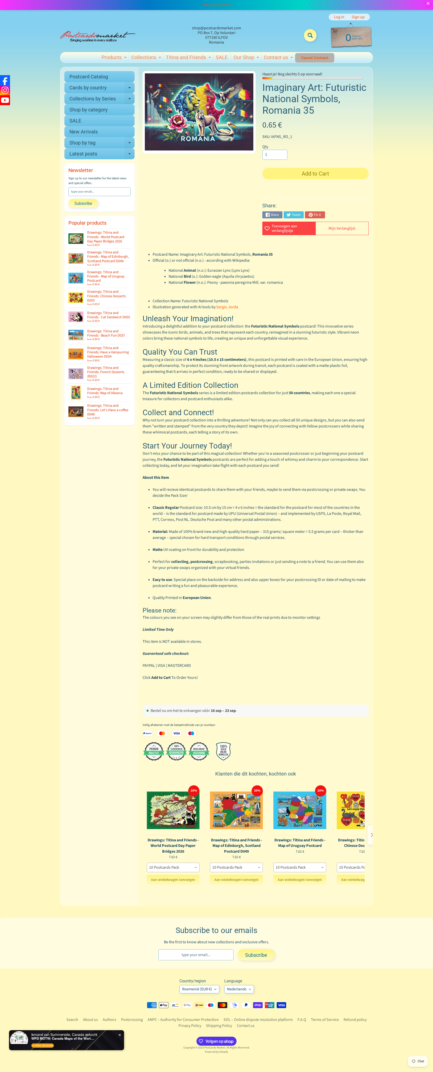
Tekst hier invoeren (216, 5)
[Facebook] (5, 80)
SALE (222, 57)
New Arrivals (83, 132)
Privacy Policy (189, 1025)
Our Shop (247, 58)
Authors (109, 1019)
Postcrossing (132, 1019)
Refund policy (355, 1019)
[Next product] (372, 835)
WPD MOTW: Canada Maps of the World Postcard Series (62, 1038)
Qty (265, 146)
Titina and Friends (189, 58)
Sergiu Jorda (227, 307)
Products (114, 58)
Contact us (279, 58)
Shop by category (88, 110)
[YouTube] (5, 100)
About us (90, 1019)
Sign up (358, 17)
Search (72, 1019)
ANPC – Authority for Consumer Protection (183, 1019)
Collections (146, 58)
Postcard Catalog (88, 77)
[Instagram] (5, 90)
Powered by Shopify (216, 1052)
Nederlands (237, 989)
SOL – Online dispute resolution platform (258, 1019)
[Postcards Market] (97, 35)
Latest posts (102, 155)
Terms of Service (325, 1019)
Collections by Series (102, 100)
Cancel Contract (314, 58)
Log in (339, 17)
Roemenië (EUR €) (197, 989)
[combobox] (173, 867)
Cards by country (102, 89)
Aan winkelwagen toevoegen (173, 880)
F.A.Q (301, 1019)
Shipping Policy (219, 1025)
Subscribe (83, 203)
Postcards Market (214, 1047)
